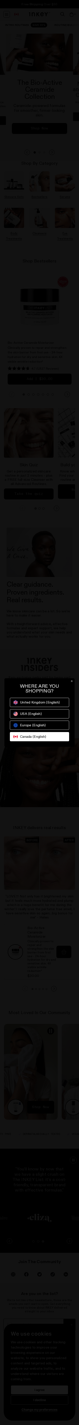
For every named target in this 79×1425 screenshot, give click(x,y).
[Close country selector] (72, 681)
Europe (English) (33, 725)
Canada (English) (33, 736)
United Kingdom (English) (40, 702)
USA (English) (31, 714)
